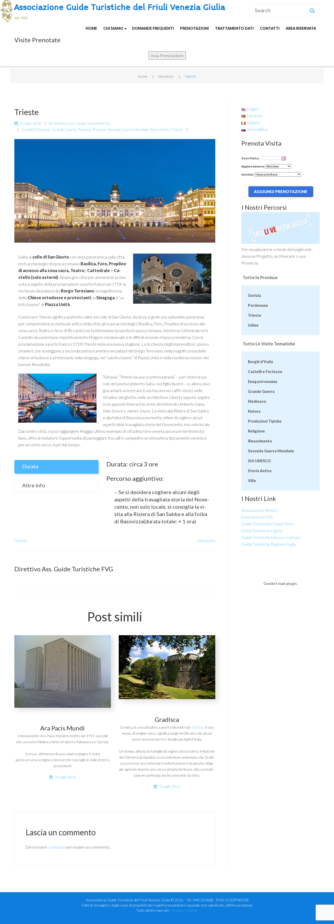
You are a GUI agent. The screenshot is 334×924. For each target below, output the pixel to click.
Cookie (192, 910)
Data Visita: (250, 158)
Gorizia (20, 540)
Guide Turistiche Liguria (261, 530)
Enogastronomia (262, 381)
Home (91, 28)
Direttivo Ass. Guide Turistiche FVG (82, 123)
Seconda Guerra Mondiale (128, 129)
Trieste (177, 129)
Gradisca (167, 719)
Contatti (269, 28)
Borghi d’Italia (260, 361)
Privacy (178, 910)
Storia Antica (160, 129)
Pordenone (258, 305)
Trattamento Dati (234, 28)
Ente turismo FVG (257, 516)
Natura (254, 411)
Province (166, 77)
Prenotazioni (194, 28)
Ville (252, 480)
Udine (253, 325)
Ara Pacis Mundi (62, 728)
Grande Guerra (64, 129)
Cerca (312, 10)
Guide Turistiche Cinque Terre (267, 523)
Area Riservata (301, 28)
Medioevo (257, 401)
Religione (256, 431)
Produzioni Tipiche (265, 421)
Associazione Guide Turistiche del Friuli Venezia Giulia (119, 7)
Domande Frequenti (153, 28)
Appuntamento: (253, 166)
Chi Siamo (113, 28)
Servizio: (247, 174)
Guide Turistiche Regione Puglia (268, 544)
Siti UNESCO (259, 461)
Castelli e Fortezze (35, 129)
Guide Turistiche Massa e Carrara (270, 537)
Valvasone (206, 540)
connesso (56, 846)
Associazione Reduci (259, 510)
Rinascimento (260, 441)
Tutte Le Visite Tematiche (269, 343)
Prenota (84, 129)
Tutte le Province (260, 277)
